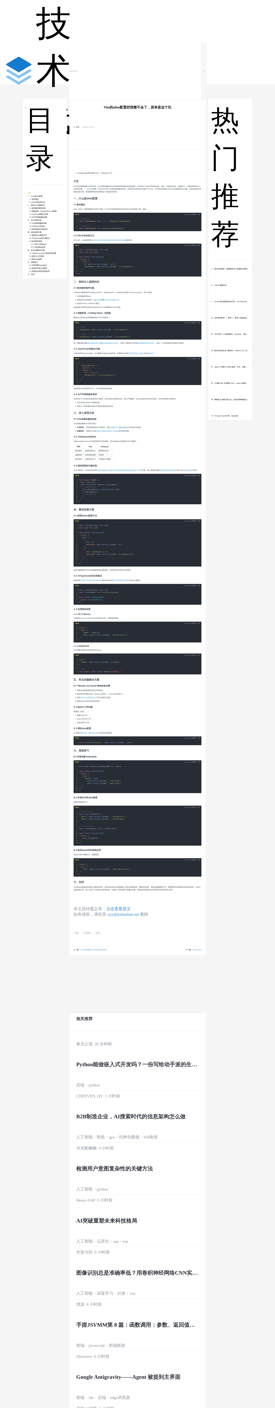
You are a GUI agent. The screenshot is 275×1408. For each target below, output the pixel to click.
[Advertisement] (45, 308)
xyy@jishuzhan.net (123, 914)
